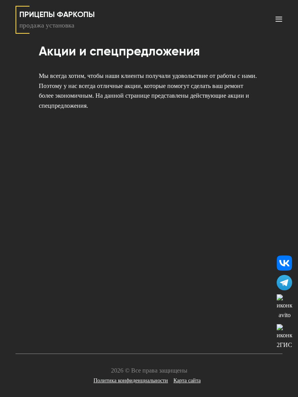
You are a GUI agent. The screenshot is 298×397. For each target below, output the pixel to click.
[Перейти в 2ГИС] (284, 337)
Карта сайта (187, 380)
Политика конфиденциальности (131, 380)
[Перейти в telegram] (284, 282)
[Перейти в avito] (284, 307)
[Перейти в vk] (284, 263)
